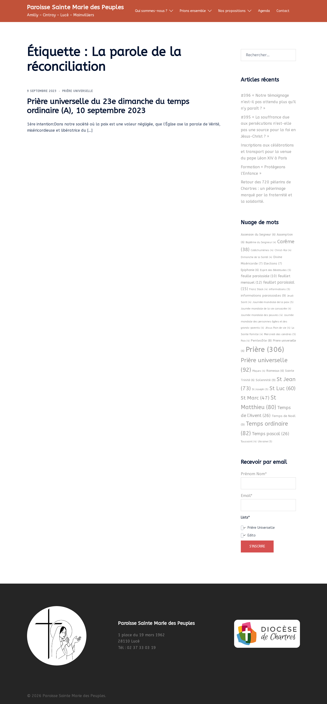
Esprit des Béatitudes (275, 270)
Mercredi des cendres (280, 334)
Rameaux (275, 370)
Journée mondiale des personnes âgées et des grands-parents (267, 322)
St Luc (282, 388)
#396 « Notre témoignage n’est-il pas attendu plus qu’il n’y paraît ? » (268, 102)
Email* (246, 495)
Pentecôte (261, 340)
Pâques (258, 370)
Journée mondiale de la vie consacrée (266, 308)
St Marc (255, 398)
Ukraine (265, 441)
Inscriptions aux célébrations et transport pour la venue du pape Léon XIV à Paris (267, 151)
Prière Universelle (77, 91)
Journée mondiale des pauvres (262, 315)
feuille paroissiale (259, 276)
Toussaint (249, 441)
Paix (245, 340)
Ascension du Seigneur (258, 234)
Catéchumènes (262, 250)
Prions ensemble (193, 11)
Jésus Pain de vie (277, 327)
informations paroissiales (263, 295)
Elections (273, 263)
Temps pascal (270, 433)
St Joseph (260, 389)
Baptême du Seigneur (261, 242)
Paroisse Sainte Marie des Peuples (75, 7)
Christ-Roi (283, 250)
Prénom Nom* (254, 474)
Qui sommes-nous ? (151, 11)
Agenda (264, 11)
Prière (265, 349)
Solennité (266, 380)
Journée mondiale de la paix (273, 302)
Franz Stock (258, 289)
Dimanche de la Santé (256, 257)
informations (279, 289)
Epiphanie (250, 270)
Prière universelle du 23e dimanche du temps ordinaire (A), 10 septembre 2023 (108, 106)
